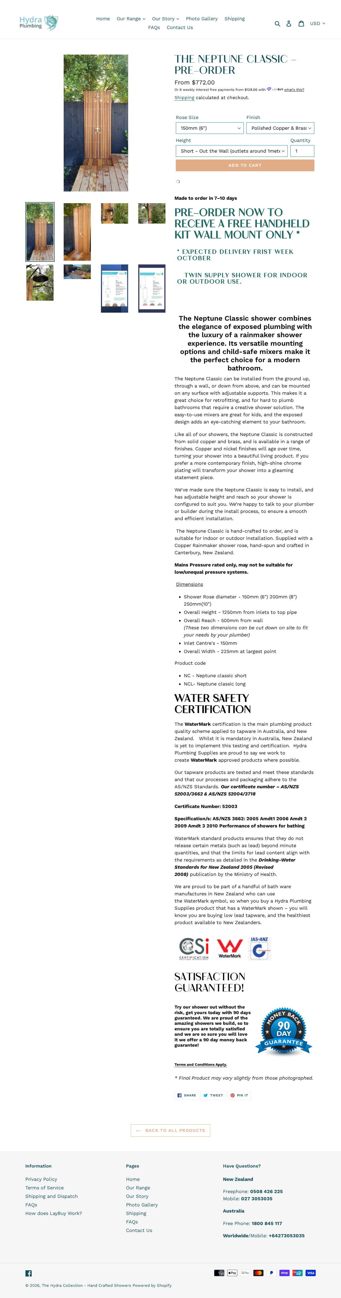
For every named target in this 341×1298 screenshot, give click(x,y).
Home (133, 1179)
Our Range (138, 1187)
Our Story (137, 1196)
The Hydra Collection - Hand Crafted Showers (86, 1285)
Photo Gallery (142, 1204)
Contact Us (139, 1230)
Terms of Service (44, 1187)
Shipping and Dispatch (51, 1196)
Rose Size (187, 117)
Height (183, 140)
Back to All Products (174, 1130)
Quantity (300, 140)
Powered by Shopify (152, 1285)
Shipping (184, 97)
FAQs (31, 1204)
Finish (253, 117)
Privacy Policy (41, 1179)
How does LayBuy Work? (53, 1213)
